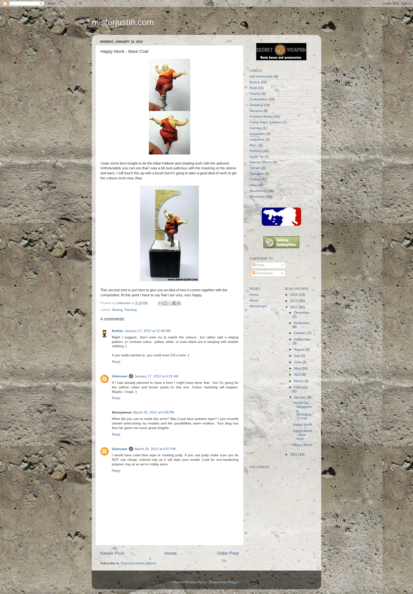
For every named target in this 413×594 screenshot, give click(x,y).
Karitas (117, 331)
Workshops (258, 306)
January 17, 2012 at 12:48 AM (147, 331)
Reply (116, 361)
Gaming (255, 128)
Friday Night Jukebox (266, 122)
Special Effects (261, 162)
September (302, 339)
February (301, 387)
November (302, 323)
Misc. (253, 145)
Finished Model (261, 116)
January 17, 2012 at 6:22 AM (156, 376)
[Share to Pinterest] (178, 303)
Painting (131, 310)
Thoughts (257, 174)
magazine (257, 139)
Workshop (257, 196)
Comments (264, 273)
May (297, 368)
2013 (294, 301)
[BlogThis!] (165, 303)
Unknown (119, 376)
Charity (255, 93)
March (299, 381)
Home (170, 553)
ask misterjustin (261, 76)
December (302, 312)
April (298, 374)
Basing (117, 310)
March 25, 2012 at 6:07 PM (155, 449)
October (300, 333)
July (297, 356)
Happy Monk (302, 424)
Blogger (233, 582)
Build (253, 88)
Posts (260, 265)
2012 (294, 307)
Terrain (255, 168)
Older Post (228, 553)
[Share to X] (169, 303)
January (300, 397)
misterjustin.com (123, 22)
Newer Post (112, 553)
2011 (294, 454)
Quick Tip (257, 157)
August (299, 349)
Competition (259, 99)
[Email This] (160, 303)
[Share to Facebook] (174, 303)
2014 (294, 295)
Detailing (256, 105)
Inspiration (257, 134)
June (298, 362)
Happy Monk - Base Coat (302, 434)
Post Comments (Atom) (138, 563)
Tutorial (255, 179)
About (254, 300)
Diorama (256, 111)
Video (254, 185)
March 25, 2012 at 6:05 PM (153, 412)
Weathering (258, 191)
